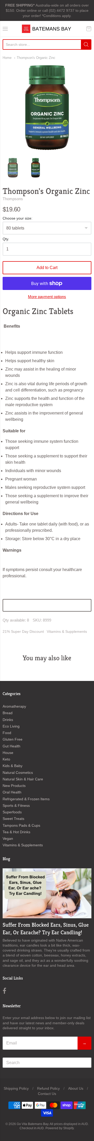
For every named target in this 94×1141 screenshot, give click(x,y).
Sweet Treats (13, 818)
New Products (14, 786)
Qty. (6, 239)
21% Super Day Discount (23, 631)
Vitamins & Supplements (67, 631)
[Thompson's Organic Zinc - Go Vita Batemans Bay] (13, 168)
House (8, 753)
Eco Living (11, 726)
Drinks (8, 720)
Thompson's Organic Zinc (36, 58)
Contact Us (47, 1094)
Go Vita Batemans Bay (32, 1124)
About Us (75, 1088)
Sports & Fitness (16, 805)
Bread (8, 713)
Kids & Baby (12, 766)
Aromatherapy (14, 706)
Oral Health (12, 792)
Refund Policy (48, 1088)
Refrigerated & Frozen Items (26, 799)
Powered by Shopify (59, 1128)
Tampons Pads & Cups (21, 825)
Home (7, 58)
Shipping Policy (16, 1088)
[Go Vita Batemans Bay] (47, 29)
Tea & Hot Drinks (16, 832)
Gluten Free (12, 739)
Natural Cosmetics (18, 772)
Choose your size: (17, 218)
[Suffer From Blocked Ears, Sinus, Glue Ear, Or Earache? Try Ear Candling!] (47, 893)
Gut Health (11, 746)
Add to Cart (47, 267)
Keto (6, 759)
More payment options (47, 296)
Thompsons (13, 199)
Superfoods (12, 812)
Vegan (8, 838)
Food (7, 733)
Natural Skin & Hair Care (23, 779)
